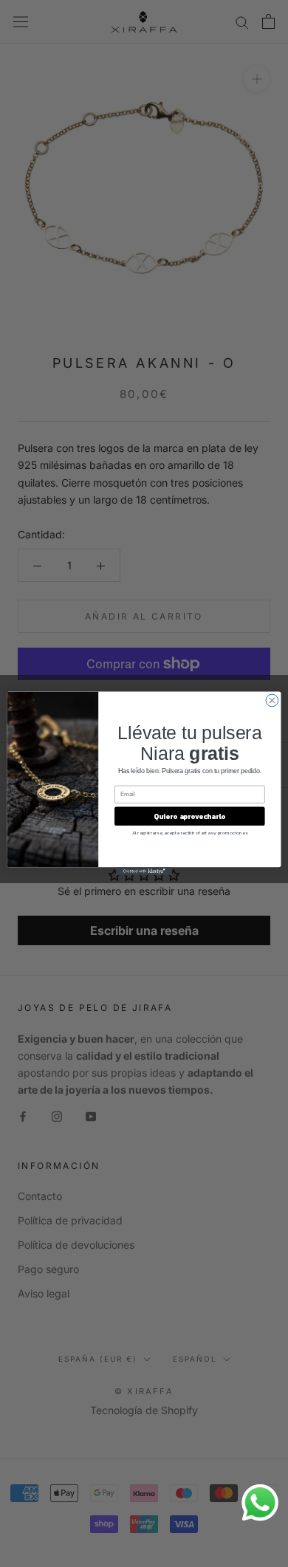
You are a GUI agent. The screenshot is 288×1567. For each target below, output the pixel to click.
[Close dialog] (272, 700)
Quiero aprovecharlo (189, 816)
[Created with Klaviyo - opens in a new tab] (144, 871)
